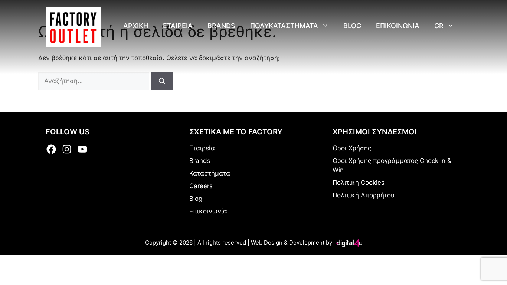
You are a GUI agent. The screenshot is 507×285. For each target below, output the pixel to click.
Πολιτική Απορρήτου (364, 195)
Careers (201, 186)
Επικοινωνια (397, 26)
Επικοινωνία (208, 211)
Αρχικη (135, 26)
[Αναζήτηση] (162, 81)
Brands (221, 26)
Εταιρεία (202, 148)
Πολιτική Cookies (359, 182)
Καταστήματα (209, 173)
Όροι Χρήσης (352, 148)
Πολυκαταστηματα (284, 26)
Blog (352, 26)
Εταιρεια (178, 26)
